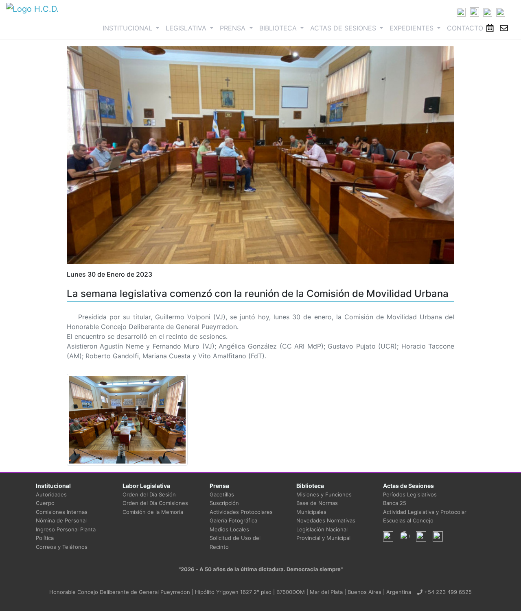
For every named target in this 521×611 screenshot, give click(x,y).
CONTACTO (465, 28)
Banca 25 (394, 503)
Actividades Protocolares (241, 512)
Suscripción (224, 503)
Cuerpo (45, 503)
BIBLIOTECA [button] (279, 28)
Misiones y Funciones (324, 494)
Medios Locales (229, 529)
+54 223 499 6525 (447, 592)
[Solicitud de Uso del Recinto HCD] (490, 28)
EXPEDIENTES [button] (413, 28)
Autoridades (51, 494)
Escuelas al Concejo (408, 520)
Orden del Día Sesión (149, 494)
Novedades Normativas (325, 520)
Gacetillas (222, 494)
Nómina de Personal (61, 520)
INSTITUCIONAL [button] (132, 28)
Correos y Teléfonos (62, 547)
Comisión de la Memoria (153, 512)
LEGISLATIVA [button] (187, 28)
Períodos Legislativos (410, 494)
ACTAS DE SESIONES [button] (344, 28)
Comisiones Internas (62, 512)
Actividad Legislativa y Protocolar (424, 512)
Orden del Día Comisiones (155, 503)
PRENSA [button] (233, 28)
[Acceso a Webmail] (504, 28)
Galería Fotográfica (233, 520)
